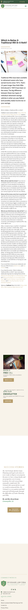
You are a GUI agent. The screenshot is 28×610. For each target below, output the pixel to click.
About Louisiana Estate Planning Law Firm (12, 603)
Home (2, 600)
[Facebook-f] (20, 2)
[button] (25, 6)
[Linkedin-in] (22, 2)
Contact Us (4, 605)
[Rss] (24, 2)
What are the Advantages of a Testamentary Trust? (14, 275)
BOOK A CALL (17, 266)
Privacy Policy (4, 608)
